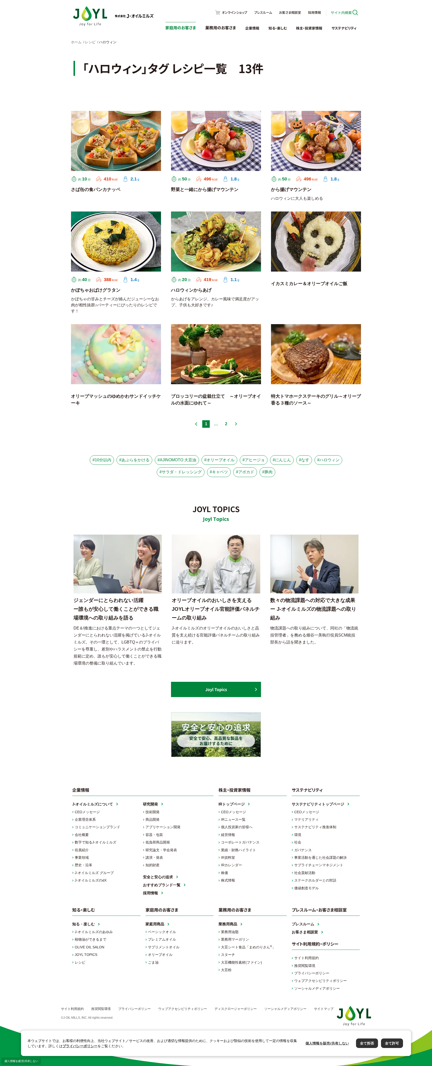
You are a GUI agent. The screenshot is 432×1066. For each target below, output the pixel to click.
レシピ (80, 962)
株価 (224, 873)
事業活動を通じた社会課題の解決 (320, 858)
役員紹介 (82, 850)
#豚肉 (267, 472)
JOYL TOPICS (86, 955)
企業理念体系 (85, 819)
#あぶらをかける (134, 460)
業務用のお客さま (220, 28)
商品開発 (153, 819)
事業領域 (82, 858)
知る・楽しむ (277, 28)
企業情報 (252, 28)
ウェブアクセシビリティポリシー (320, 981)
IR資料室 (228, 858)
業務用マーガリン (235, 939)
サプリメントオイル (164, 947)
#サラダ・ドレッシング (181, 472)
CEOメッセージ (87, 812)
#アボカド (245, 472)
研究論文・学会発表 (161, 850)
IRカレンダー (231, 865)
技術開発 (153, 812)
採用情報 (314, 12)
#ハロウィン (328, 460)
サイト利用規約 (306, 958)
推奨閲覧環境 (304, 966)
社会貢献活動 (304, 873)
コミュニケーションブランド (97, 827)
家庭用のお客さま (180, 28)
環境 (297, 835)
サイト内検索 (341, 12)
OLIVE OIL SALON (89, 947)
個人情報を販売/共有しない (21, 1060)
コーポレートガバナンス (240, 842)
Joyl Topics (216, 689)
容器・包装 (154, 835)
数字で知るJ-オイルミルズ (95, 842)
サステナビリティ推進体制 (315, 827)
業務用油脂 (229, 932)
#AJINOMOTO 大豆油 (177, 460)
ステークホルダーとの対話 (315, 880)
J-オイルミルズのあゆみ (94, 932)
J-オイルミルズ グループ (94, 873)
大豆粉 (226, 970)
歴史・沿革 (83, 865)
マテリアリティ (306, 819)
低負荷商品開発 (158, 842)
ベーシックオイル (162, 932)
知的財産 (153, 865)
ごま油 (153, 962)
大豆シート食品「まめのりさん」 (248, 947)
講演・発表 (154, 858)
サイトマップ (324, 1009)
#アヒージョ (253, 460)
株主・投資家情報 (309, 28)
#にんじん (282, 460)
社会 (297, 842)
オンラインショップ (234, 12)
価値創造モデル (306, 888)
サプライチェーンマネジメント (318, 865)
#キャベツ (219, 472)
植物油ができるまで (90, 939)
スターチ (228, 955)
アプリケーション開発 (163, 827)
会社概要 (82, 835)
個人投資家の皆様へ (236, 827)
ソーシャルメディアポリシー (317, 988)
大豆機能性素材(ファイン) (241, 962)
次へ (236, 424)
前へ (196, 424)
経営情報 (228, 835)
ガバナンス (303, 850)
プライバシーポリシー (311, 973)
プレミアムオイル (162, 939)
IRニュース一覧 (233, 819)
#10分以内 (101, 460)
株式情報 (228, 880)
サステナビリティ (344, 28)
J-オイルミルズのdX (90, 880)
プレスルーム (263, 12)
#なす (304, 460)
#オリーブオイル (219, 460)
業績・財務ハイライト (238, 850)
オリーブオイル (160, 955)
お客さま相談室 (290, 12)
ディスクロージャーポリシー (235, 1009)
